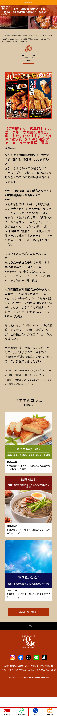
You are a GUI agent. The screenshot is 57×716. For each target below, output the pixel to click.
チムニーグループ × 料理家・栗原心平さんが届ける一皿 (27, 670)
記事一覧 (47, 36)
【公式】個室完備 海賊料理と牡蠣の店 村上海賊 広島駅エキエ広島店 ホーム (22, 36)
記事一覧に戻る (28, 612)
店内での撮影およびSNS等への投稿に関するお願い (27, 666)
